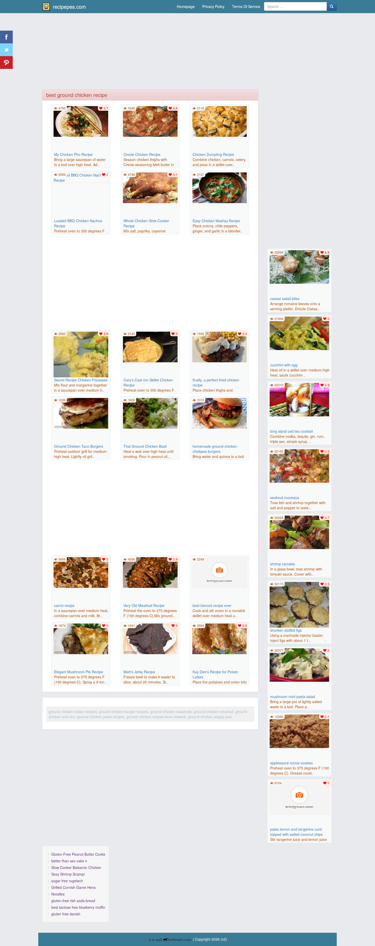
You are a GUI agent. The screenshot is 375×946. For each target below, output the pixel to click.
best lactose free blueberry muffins (78, 907)
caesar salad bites (284, 298)
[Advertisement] (187, 52)
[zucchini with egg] (299, 332)
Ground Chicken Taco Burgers (78, 446)
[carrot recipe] (81, 572)
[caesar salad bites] (299, 266)
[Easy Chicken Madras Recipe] (219, 187)
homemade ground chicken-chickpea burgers (215, 449)
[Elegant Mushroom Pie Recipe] (81, 638)
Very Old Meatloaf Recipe (144, 605)
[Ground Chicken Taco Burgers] (81, 412)
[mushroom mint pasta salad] (299, 664)
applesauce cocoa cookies (291, 762)
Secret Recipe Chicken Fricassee (81, 379)
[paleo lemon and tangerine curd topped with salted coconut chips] (299, 797)
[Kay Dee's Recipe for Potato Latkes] (219, 638)
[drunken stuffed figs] (299, 611)
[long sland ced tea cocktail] (299, 399)
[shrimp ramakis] (299, 531)
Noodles (58, 894)
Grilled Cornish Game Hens (73, 887)
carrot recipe (64, 605)
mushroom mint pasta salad (292, 696)
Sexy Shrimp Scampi (68, 874)
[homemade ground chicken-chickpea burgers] (219, 412)
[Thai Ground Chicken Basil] (150, 412)
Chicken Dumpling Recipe (213, 154)
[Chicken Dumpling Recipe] (219, 120)
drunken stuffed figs (286, 630)
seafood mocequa (284, 497)
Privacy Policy (213, 6)
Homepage (186, 6)
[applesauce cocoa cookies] (299, 730)
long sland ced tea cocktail (291, 431)
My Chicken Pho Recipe (73, 154)
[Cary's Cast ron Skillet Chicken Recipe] (150, 346)
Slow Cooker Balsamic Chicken (76, 867)
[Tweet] (6, 49)
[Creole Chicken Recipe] (150, 120)
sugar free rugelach (67, 880)
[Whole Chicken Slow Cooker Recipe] (150, 187)
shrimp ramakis (282, 563)
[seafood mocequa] (299, 465)
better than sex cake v (69, 860)
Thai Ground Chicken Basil (145, 446)
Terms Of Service (246, 6)
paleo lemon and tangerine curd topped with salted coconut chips (296, 832)
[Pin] (6, 62)
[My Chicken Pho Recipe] (81, 120)
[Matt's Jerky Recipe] (150, 638)
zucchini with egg (284, 364)
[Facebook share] (6, 37)
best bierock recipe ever (212, 605)
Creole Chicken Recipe (141, 154)
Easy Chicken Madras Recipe (216, 220)
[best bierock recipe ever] (219, 572)
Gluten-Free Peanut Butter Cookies (78, 854)
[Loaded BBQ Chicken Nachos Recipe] (81, 177)
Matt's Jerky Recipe (139, 671)
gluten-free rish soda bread (73, 900)
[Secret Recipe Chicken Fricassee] (81, 358)
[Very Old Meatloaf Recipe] (150, 572)
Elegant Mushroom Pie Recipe (78, 671)
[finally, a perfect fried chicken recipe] (219, 346)
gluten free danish (65, 913)
